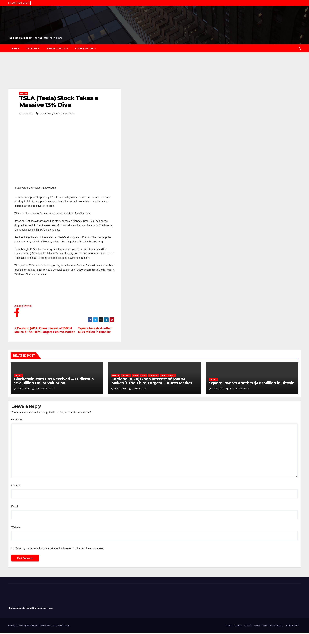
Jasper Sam (139, 389)
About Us (237, 625)
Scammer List (292, 625)
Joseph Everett (45, 389)
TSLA (71, 113)
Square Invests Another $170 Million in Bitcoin (95, 330)
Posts (143, 375)
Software (153, 375)
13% (41, 113)
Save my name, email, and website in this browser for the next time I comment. (59, 548)
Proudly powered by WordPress (23, 625)
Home (228, 625)
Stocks (56, 113)
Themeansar (63, 625)
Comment (16, 419)
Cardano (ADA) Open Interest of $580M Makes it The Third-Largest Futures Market (44, 330)
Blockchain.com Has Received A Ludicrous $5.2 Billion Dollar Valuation (53, 381)
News (15, 48)
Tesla (64, 113)
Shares (48, 113)
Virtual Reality (168, 375)
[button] (300, 48)
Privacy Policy (57, 48)
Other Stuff (84, 48)
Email (15, 506)
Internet (126, 375)
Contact (33, 48)
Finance (23, 93)
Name (15, 485)
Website (16, 527)
